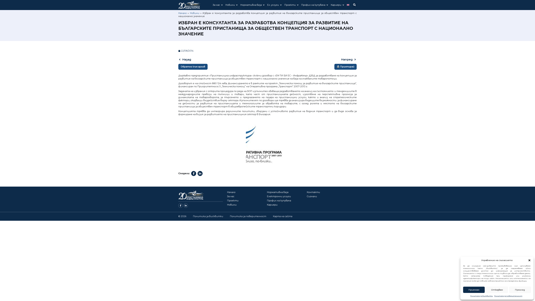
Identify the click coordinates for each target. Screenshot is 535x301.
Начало (182, 13)
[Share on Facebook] (193, 173)
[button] (529, 260)
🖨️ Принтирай (345, 66)
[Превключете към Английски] (348, 5)
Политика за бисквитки (481, 296)
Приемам (473, 289)
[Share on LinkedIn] (200, 173)
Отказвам (497, 289)
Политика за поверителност (508, 296)
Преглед (520, 289)
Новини (194, 13)
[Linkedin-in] (185, 205)
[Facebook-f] (180, 205)
